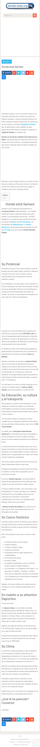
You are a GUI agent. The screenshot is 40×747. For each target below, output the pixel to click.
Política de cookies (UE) (20, 744)
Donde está (14, 739)
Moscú (13, 222)
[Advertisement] (20, 37)
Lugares (7, 62)
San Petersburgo (25, 222)
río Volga (7, 230)
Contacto (12, 742)
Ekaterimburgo (18, 225)
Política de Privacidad (24, 742)
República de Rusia (28, 124)
